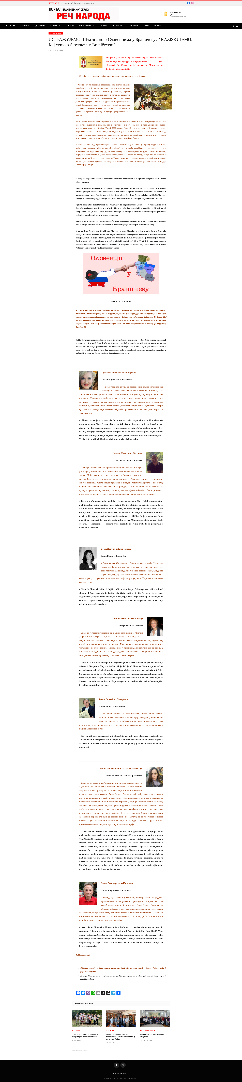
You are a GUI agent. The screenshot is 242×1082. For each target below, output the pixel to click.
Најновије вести (56, 33)
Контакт (158, 25)
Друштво (40, 25)
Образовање (118, 25)
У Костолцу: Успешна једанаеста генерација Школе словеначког (85, 1035)
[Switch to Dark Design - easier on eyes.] (233, 26)
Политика (55, 25)
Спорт (146, 25)
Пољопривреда (86, 25)
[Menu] (237, 26)
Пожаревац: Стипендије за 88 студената (152, 1035)
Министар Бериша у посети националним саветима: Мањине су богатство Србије (120, 1036)
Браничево (25, 25)
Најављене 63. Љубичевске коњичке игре (78, 3)
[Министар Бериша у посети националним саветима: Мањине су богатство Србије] (121, 1018)
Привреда (69, 25)
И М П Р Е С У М (119, 1073)
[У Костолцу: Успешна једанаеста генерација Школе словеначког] (87, 1018)
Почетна (10, 25)
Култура (103, 25)
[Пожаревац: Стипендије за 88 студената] (155, 1018)
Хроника (134, 25)
